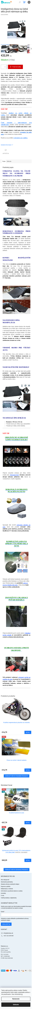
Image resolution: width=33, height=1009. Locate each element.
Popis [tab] (3, 161)
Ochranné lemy (14, 475)
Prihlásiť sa (6, 924)
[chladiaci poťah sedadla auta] (16, 616)
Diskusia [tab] (9, 161)
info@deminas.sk (8, 933)
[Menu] (29, 2)
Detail (28, 822)
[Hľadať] (20, 2)
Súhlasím (16, 1004)
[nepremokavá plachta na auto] (16, 508)
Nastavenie (15, 999)
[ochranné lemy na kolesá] (16, 456)
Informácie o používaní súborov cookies (11, 891)
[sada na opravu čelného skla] (16, 562)
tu (22, 994)
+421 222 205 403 (8, 935)
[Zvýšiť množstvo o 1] (7, 66)
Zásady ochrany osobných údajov (10, 884)
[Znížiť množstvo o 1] (7, 68)
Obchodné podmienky (7, 882)
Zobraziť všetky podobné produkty (16, 776)
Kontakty (3, 893)
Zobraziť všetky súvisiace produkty (16, 869)
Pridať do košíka (16, 67)
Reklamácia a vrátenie (7, 888)
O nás (2, 895)
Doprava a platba (5, 886)
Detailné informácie (6, 145)
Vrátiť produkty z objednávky (9, 898)
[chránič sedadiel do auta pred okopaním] (16, 664)
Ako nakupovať (5, 879)
